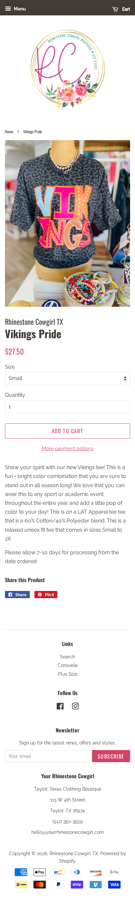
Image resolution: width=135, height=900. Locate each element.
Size (10, 367)
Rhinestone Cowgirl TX (73, 853)
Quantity (15, 395)
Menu (19, 8)
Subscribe (111, 756)
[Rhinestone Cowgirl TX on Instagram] (75, 707)
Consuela (68, 665)
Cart (125, 8)
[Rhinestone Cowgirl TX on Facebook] (60, 707)
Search (67, 656)
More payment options (67, 448)
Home (9, 131)
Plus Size (67, 674)
